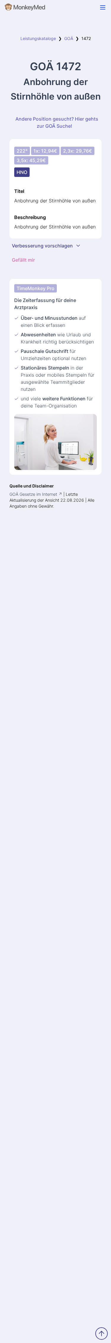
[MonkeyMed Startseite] (25, 8)
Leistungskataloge (38, 38)
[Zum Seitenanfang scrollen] (101, 1333)
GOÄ (68, 38)
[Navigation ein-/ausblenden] (102, 7)
